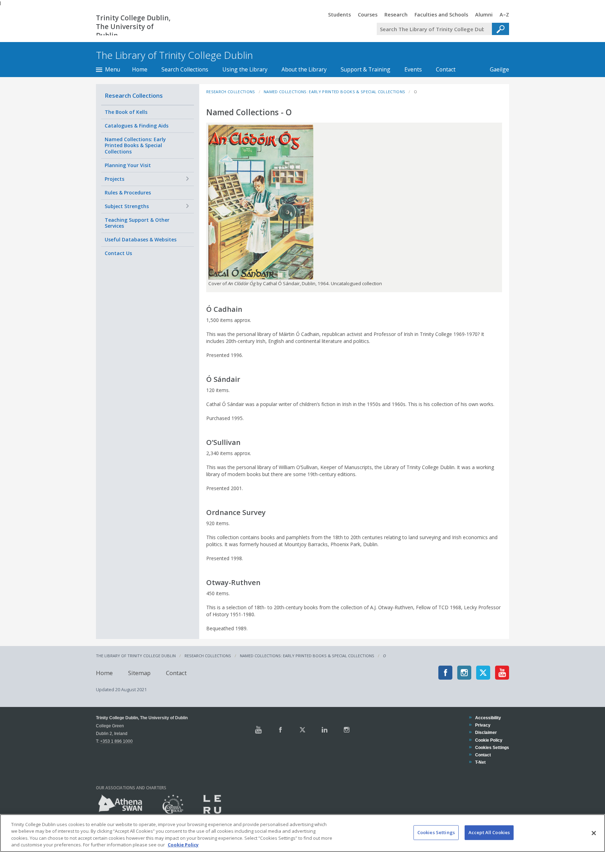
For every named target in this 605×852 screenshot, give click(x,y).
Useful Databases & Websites (140, 239)
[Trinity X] (302, 730)
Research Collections (134, 95)
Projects (114, 179)
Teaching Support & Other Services (137, 223)
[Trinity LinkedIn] (324, 730)
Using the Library (244, 69)
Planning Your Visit (128, 165)
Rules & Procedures (128, 192)
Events (413, 69)
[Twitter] (483, 673)
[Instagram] (464, 673)
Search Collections (184, 69)
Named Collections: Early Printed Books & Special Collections (135, 145)
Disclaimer (486, 732)
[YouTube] (502, 673)
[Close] (593, 833)
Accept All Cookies (489, 832)
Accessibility (488, 717)
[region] (302, 833)
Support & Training (365, 69)
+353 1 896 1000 (116, 741)
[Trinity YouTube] (258, 730)
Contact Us (118, 253)
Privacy (483, 725)
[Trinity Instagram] (346, 730)
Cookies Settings (436, 832)
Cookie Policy (488, 740)
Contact (446, 69)
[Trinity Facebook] (280, 730)
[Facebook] (445, 673)
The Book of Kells (126, 112)
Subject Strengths (127, 206)
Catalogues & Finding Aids (136, 125)
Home (139, 69)
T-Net (480, 762)
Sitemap (139, 672)
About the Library (304, 69)
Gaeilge (496, 69)
